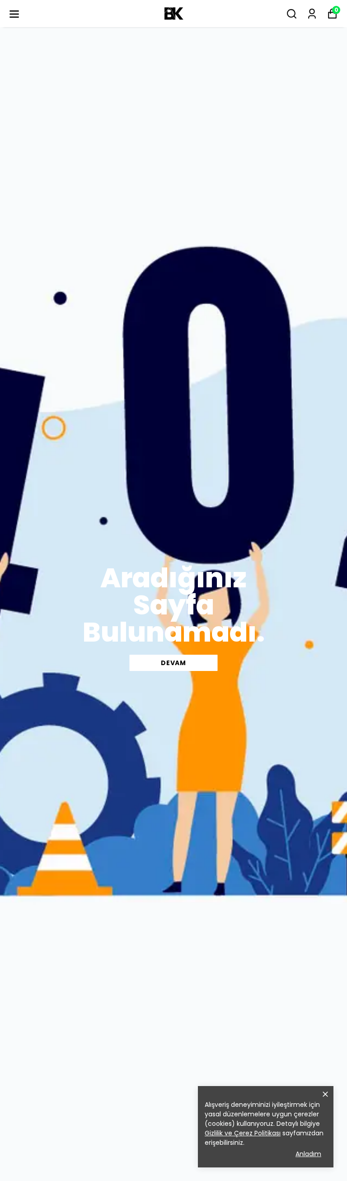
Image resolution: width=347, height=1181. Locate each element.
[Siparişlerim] (312, 13)
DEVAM (173, 662)
